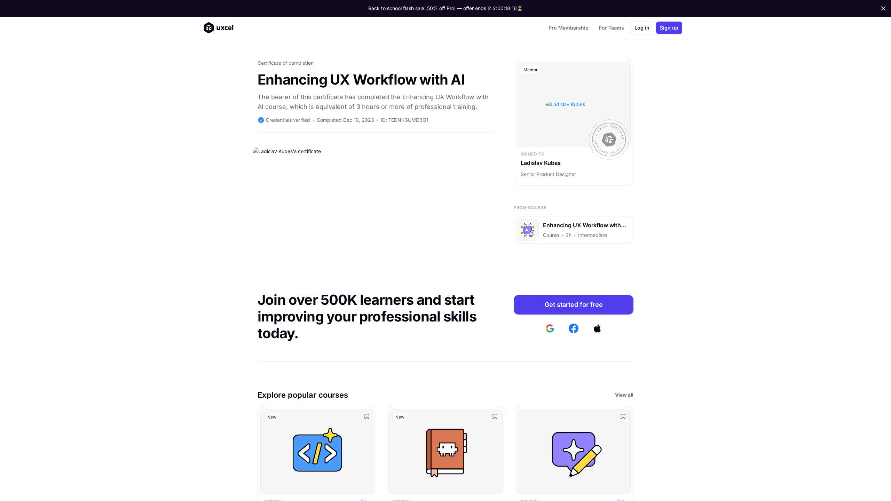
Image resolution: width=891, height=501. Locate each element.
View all (624, 395)
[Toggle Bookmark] (366, 416)
